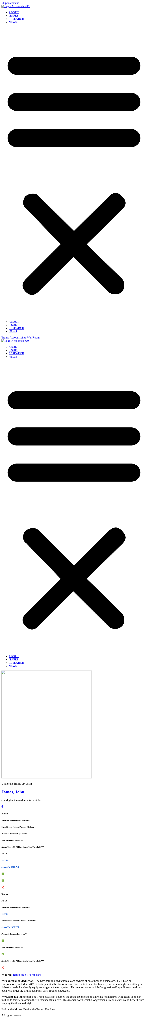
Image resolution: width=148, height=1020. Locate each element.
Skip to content (10, 2)
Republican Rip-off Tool (27, 974)
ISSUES (13, 15)
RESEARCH (16, 18)
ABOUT (14, 12)
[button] (74, 172)
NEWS (13, 22)
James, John (12, 792)
